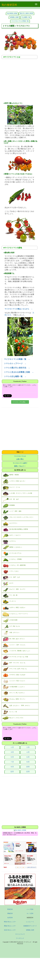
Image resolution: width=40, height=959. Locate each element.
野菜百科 (10, 909)
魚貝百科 (10, 917)
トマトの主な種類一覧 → (15, 376)
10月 (28, 767)
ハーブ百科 (30, 909)
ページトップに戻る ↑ (20, 402)
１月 (12, 747)
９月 (12, 767)
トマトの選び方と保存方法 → (17, 368)
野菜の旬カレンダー (10, 921)
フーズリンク (20, 938)
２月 (28, 747)
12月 (28, 771)
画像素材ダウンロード (30, 926)
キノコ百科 (30, 913)
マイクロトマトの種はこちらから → (19, 309)
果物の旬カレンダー (10, 926)
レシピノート (30, 921)
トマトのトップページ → (15, 363)
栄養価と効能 (14, 17)
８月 (28, 762)
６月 (28, 757)
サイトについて (20, 934)
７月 (12, 762)
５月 (12, 757)
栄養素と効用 (30, 930)
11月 (12, 771)
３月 (12, 752)
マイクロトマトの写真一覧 (20, 21)
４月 (28, 752)
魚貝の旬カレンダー (10, 930)
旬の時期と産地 (12, 13)
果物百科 (10, 913)
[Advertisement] (20, 81)
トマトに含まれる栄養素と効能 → (19, 372)
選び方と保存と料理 (26, 13)
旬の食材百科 (9, 4)
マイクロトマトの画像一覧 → (17, 359)
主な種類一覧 (25, 17)
